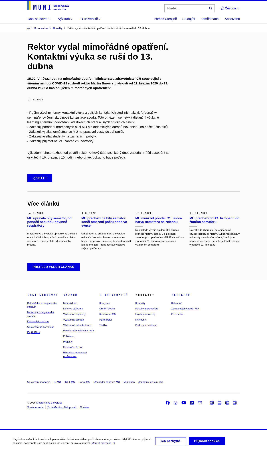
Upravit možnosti (101, 442)
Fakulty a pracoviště (146, 308)
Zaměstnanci (210, 19)
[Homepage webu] (48, 5)
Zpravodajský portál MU (185, 308)
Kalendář (176, 303)
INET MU (69, 381)
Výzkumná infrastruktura (77, 325)
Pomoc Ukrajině (165, 19)
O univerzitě (113, 295)
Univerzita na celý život (40, 326)
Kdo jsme (104, 303)
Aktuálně (180, 295)
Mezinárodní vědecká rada (78, 330)
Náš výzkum (70, 303)
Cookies (84, 407)
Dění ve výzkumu (73, 308)
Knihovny (140, 319)
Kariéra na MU (107, 314)
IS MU (57, 381)
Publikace (68, 336)
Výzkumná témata (73, 319)
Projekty (67, 341)
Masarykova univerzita (49, 402)
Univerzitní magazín (38, 381)
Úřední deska (107, 308)
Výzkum (70, 295)
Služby (103, 325)
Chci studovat (42, 295)
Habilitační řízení (72, 347)
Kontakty (140, 303)
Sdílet (41, 178)
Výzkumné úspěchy (74, 314)
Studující (188, 19)
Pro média (177, 314)
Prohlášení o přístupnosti (61, 407)
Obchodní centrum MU (107, 381)
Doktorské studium (38, 321)
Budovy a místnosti (146, 325)
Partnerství (105, 319)
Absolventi (232, 19)
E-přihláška (33, 332)
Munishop (129, 381)
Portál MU (84, 381)
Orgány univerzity (145, 314)
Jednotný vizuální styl (150, 381)
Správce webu (35, 407)
